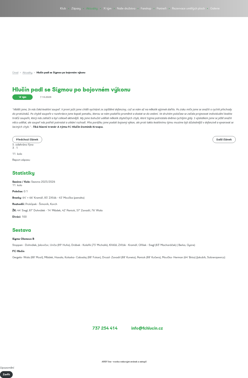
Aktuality (92, 8)
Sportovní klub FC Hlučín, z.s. (20, 13)
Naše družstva (126, 8)
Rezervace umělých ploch (188, 8)
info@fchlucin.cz (147, 328)
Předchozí (27, 138)
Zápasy (76, 8)
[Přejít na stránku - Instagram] (232, 8)
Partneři (161, 8)
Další (224, 138)
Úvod (15, 72)
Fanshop (146, 8)
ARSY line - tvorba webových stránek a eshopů (124, 361)
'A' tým (107, 8)
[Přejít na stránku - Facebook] (225, 8)
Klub (63, 8)
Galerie (215, 8)
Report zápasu (21, 159)
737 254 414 (104, 328)
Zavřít (6, 374)
